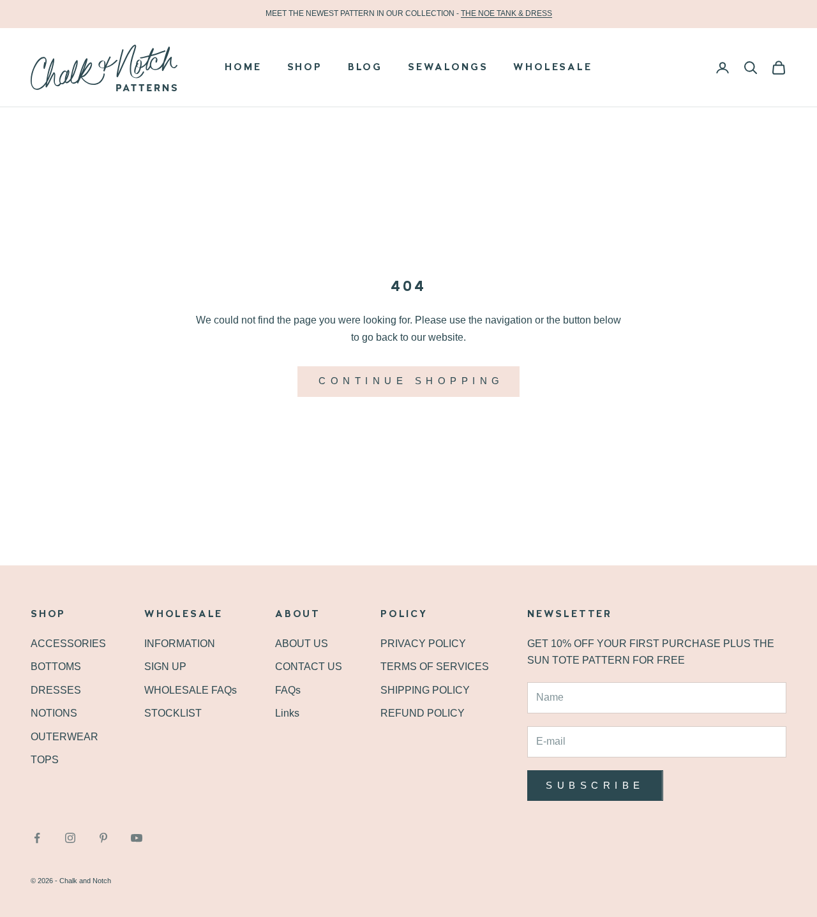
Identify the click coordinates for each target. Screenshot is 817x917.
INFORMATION (179, 643)
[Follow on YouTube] (136, 837)
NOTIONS (54, 713)
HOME (243, 68)
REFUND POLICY (422, 713)
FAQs (288, 690)
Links (287, 713)
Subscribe (595, 785)
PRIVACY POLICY (423, 643)
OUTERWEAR (64, 736)
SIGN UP (165, 666)
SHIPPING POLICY (425, 690)
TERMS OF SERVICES (434, 666)
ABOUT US (301, 643)
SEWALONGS (448, 68)
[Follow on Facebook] (37, 837)
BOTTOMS (56, 666)
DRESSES (56, 690)
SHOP (304, 68)
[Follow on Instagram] (70, 837)
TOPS (45, 759)
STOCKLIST (173, 713)
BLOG (365, 68)
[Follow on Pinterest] (103, 837)
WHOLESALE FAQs (190, 690)
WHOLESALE (552, 68)
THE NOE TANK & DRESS (506, 13)
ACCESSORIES (68, 643)
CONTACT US (308, 666)
